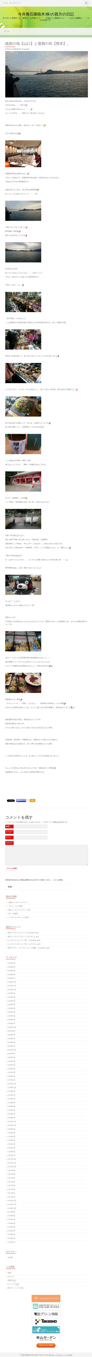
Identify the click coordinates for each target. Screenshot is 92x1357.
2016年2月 (11, 1238)
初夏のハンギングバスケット (19, 902)
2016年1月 (11, 1242)
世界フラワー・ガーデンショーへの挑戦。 (23, 948)
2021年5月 (11, 1072)
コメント (9, 843)
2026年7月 (11, 963)
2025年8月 (11, 997)
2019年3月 (11, 1110)
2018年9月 (11, 1129)
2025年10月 (12, 990)
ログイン (11, 1277)
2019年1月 (11, 1118)
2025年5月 (11, 1008)
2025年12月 (12, 982)
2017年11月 (12, 1163)
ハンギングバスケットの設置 (19, 917)
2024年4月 (11, 1035)
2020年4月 (11, 1076)
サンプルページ (14, 3)
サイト (8, 837)
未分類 (10, 1257)
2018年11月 (12, 1122)
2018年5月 (11, 1140)
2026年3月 (11, 975)
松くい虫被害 (13, 914)
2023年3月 (11, 1057)
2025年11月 (12, 986)
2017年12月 (12, 1159)
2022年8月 (11, 1061)
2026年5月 (11, 967)
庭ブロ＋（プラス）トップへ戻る (60, 1355)
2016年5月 (11, 1227)
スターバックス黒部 (16, 906)
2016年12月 (12, 1201)
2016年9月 (11, 1212)
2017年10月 (12, 1167)
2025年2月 (11, 1020)
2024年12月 (12, 1027)
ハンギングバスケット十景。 (18, 940)
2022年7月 (11, 1065)
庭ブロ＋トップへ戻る (16, 1288)
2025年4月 (11, 1012)
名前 (8, 826)
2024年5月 (11, 1031)
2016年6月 (11, 1223)
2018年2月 (11, 1152)
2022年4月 (11, 1069)
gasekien (26, 49)
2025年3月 (11, 1016)
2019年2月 (11, 1114)
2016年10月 (12, 1208)
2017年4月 (11, 1189)
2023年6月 (11, 1054)
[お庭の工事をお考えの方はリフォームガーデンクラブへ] (46, 1306)
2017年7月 (11, 1178)
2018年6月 (11, 1137)
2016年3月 (11, 1235)
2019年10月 (12, 1088)
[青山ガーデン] (46, 1337)
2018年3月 (11, 1148)
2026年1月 (11, 978)
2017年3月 (11, 1193)
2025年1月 (11, 1023)
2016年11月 (12, 1204)
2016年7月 (11, 1219)
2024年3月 (11, 1039)
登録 (9, 1273)
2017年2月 (11, 1197)
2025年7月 (11, 1001)
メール (9, 832)
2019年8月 (11, 1091)
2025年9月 (11, 993)
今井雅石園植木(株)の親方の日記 (46, 14)
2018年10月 (12, 1125)
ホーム (6, 3)
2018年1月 (11, 1155)
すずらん (32, 937)
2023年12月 (12, 1050)
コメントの (13, 1284)
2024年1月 (11, 1046)
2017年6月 (11, 1182)
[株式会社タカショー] (46, 1321)
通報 (32, 800)
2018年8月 (11, 1133)
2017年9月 (11, 1170)
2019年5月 (11, 1103)
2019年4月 (11, 1106)
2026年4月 (11, 971)
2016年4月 (11, 1231)
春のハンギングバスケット (17, 933)
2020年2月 (11, 1080)
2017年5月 (11, 1186)
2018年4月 (11, 1144)
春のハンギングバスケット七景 (19, 910)
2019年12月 (12, 1084)
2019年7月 (11, 1095)
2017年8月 (11, 1174)
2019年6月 (11, 1099)
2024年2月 (11, 1042)
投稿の (12, 1280)
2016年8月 (11, 1216)
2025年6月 (11, 1005)
